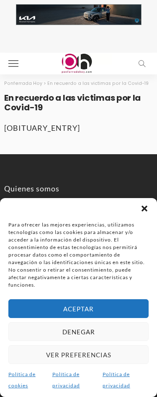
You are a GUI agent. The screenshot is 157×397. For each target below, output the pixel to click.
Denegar (78, 332)
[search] (142, 63)
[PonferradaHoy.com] (78, 62)
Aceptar (78, 309)
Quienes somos (31, 188)
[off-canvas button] (13, 64)
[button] (144, 208)
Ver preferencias (78, 355)
